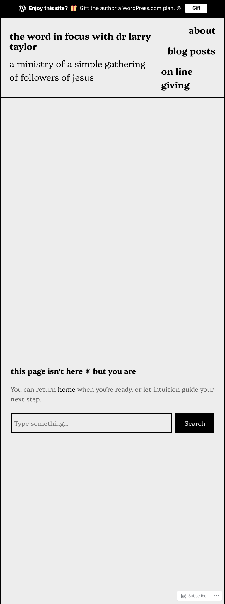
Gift (196, 8)
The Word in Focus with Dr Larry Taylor (80, 41)
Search (195, 422)
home (66, 388)
